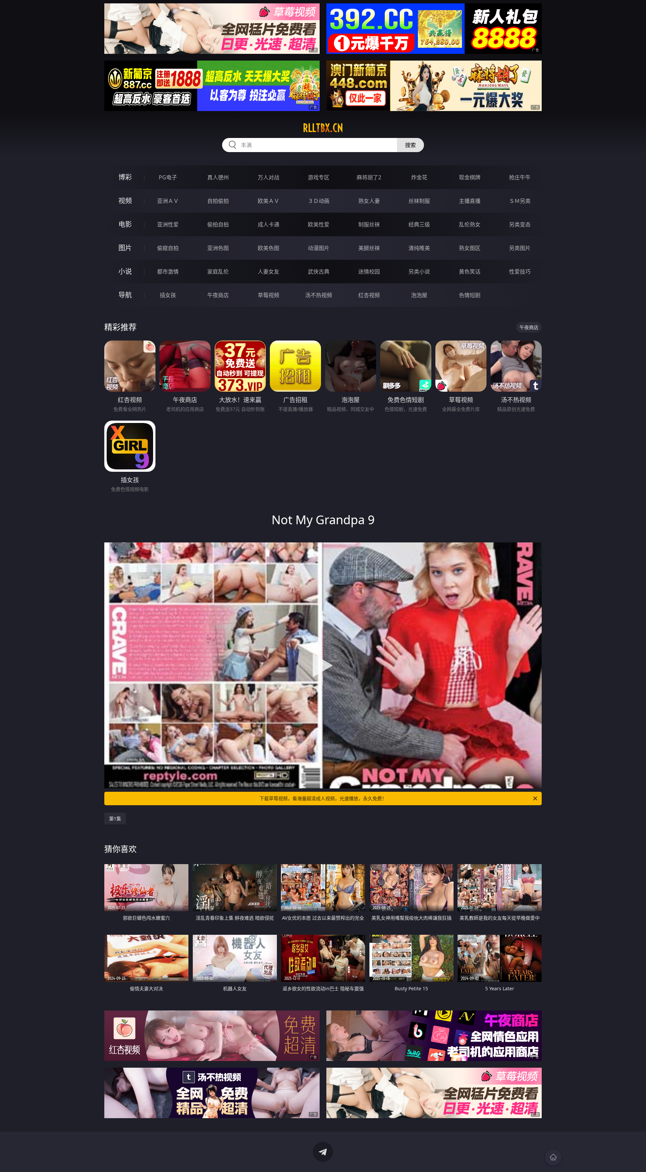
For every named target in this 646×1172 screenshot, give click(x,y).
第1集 (115, 818)
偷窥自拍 (168, 248)
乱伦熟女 (469, 224)
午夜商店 (218, 295)
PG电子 (168, 177)
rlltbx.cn (323, 128)
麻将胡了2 (369, 177)
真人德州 (218, 177)
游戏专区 (318, 177)
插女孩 (168, 295)
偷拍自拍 (218, 224)
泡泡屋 (419, 295)
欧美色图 (268, 248)
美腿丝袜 (369, 248)
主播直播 (469, 201)
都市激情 (168, 271)
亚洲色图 (218, 248)
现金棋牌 (469, 177)
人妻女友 (268, 271)
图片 (125, 247)
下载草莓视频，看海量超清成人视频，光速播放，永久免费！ (323, 798)
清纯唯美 (419, 248)
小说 (125, 271)
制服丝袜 (369, 224)
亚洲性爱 (168, 224)
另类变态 (520, 224)
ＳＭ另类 (520, 201)
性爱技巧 (520, 271)
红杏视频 (369, 295)
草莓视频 (268, 295)
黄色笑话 (469, 271)
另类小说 (419, 271)
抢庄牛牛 (520, 177)
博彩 (125, 177)
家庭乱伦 (218, 271)
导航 (125, 294)
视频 (125, 200)
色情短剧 (469, 295)
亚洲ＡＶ (168, 201)
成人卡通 (268, 224)
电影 (125, 224)
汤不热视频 (318, 295)
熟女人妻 (369, 201)
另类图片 (520, 248)
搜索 (410, 145)
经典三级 (419, 224)
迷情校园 (369, 271)
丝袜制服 (419, 201)
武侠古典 (318, 271)
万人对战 (268, 177)
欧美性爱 (318, 224)
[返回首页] (553, 1157)
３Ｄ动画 (318, 201)
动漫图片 (318, 248)
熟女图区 (469, 248)
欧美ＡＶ (268, 201)
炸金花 (419, 177)
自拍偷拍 (218, 201)
